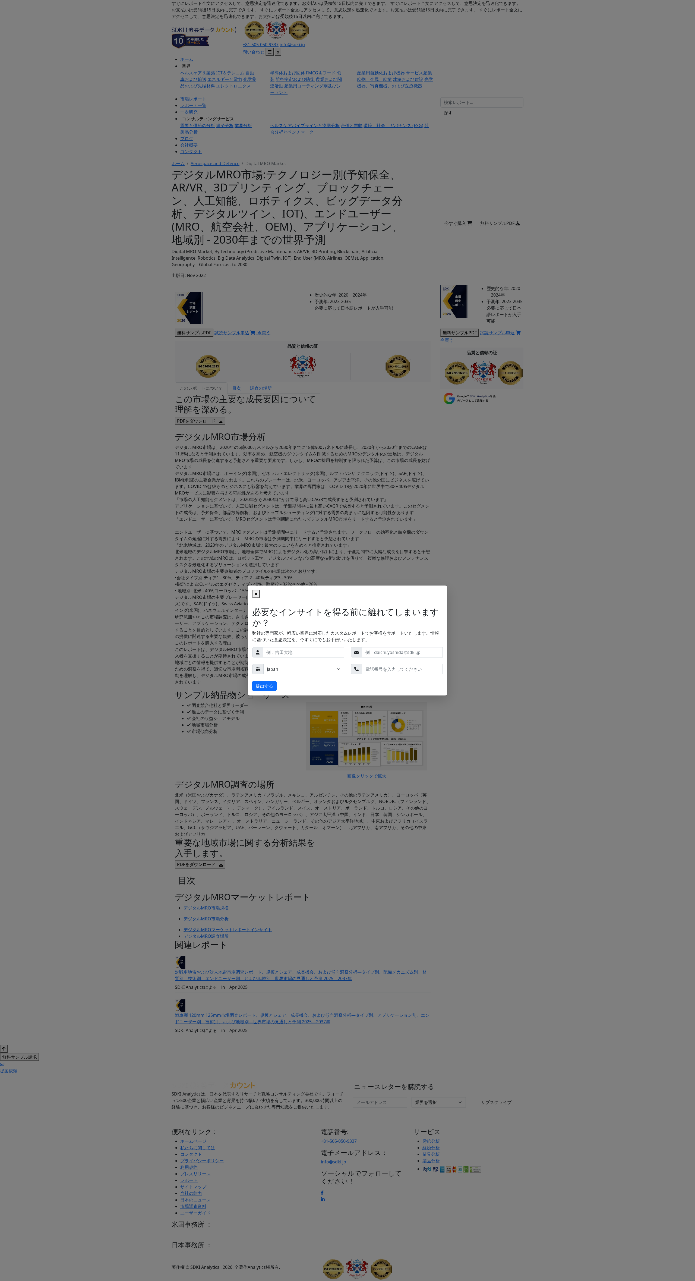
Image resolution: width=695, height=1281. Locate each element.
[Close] (256, 594)
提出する (264, 686)
